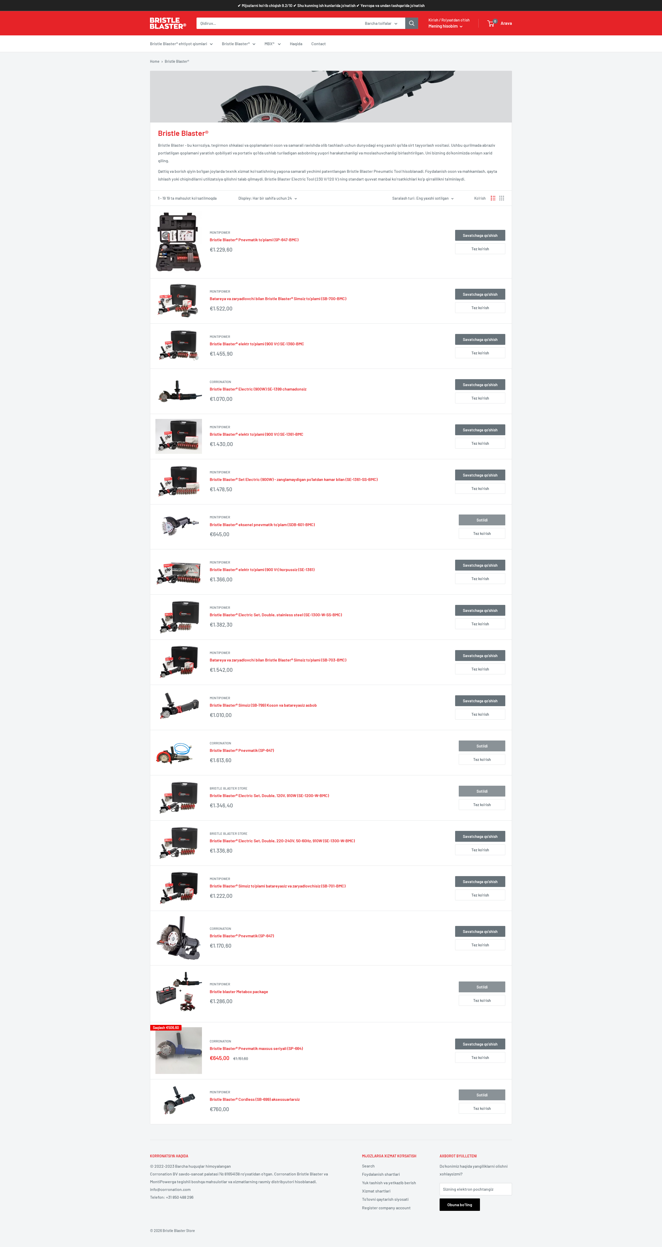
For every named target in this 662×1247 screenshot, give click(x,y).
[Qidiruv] (411, 23)
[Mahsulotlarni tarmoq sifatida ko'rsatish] (501, 198)
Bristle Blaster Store (228, 788)
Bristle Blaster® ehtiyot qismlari (178, 43)
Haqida (296, 43)
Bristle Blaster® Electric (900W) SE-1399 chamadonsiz (258, 388)
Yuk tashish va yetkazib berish (389, 1182)
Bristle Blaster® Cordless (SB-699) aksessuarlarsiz (255, 1099)
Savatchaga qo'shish (480, 235)
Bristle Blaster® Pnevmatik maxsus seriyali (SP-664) (256, 1048)
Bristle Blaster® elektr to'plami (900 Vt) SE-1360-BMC (257, 343)
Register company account (386, 1207)
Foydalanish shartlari (381, 1174)
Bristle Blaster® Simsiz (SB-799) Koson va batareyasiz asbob (263, 705)
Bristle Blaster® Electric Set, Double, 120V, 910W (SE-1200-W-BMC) (269, 795)
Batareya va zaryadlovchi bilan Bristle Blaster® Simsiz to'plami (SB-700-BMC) (278, 298)
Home (155, 61)
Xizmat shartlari (376, 1190)
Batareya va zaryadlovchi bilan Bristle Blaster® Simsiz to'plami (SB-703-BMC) (278, 659)
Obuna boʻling (459, 1204)
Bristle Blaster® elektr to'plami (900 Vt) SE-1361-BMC (256, 434)
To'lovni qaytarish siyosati (385, 1199)
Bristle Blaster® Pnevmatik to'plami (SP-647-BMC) (254, 239)
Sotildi (482, 520)
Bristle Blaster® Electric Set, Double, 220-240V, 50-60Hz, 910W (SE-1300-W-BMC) (282, 840)
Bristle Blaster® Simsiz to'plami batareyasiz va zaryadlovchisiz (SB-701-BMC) (277, 885)
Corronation (220, 382)
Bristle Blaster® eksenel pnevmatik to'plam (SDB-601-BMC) (262, 524)
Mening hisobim (443, 25)
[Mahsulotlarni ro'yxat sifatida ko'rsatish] (493, 198)
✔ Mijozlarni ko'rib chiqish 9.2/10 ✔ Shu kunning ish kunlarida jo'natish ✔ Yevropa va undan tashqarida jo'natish (331, 5)
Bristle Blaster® (236, 43)
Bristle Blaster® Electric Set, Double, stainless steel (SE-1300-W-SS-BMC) (276, 614)
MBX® (270, 43)
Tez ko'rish (480, 248)
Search (368, 1165)
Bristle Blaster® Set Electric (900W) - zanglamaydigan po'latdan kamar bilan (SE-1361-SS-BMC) (294, 479)
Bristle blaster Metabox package (239, 991)
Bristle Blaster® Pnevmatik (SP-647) (242, 750)
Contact (318, 43)
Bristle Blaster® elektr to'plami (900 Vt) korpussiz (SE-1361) (262, 569)
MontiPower (220, 232)
